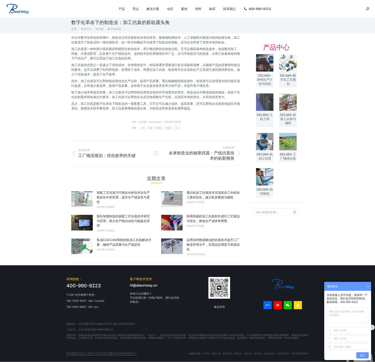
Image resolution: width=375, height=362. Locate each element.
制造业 (159, 128)
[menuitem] (121, 9)
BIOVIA (258, 353)
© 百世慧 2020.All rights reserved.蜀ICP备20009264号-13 (101, 353)
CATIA (206, 353)
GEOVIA (248, 353)
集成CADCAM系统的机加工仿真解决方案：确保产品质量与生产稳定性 (124, 242)
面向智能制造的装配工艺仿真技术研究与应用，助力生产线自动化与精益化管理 (123, 221)
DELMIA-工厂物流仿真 (288, 156)
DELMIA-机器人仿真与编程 (288, 119)
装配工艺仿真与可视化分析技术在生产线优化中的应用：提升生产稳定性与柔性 (123, 197)
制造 (150, 128)
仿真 (143, 128)
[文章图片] (82, 199)
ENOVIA (227, 353)
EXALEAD (269, 353)
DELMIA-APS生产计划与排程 (264, 79)
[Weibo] (278, 305)
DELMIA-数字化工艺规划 (288, 79)
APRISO (237, 353)
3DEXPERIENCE (300, 353)
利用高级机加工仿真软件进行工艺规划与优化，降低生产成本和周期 (213, 218)
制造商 (169, 128)
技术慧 (142, 121)
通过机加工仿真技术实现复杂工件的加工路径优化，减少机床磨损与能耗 (213, 195)
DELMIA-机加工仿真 (265, 156)
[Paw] (298, 305)
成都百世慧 (195, 353)
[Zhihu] (267, 305)
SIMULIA (216, 353)
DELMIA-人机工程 (265, 117)
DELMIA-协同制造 (265, 191)
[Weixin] (288, 305)
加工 (177, 128)
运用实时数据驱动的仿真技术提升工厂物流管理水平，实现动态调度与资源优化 (213, 244)
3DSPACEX (283, 353)
